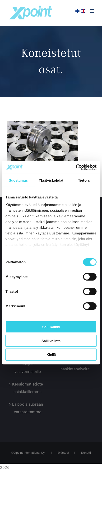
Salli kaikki (51, 327)
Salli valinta (51, 341)
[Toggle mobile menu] (92, 11)
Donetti (86, 452)
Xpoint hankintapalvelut (75, 365)
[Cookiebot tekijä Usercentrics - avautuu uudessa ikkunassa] (76, 167)
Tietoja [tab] (83, 180)
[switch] (90, 277)
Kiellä (51, 355)
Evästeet (63, 452)
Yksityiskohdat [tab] (51, 180)
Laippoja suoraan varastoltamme (27, 408)
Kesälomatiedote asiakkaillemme (27, 388)
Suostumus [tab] (18, 180)
